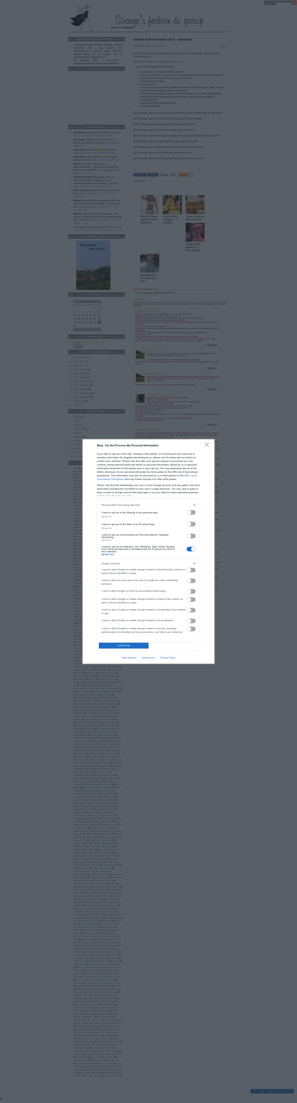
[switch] (191, 512)
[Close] (208, 445)
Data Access (148, 657)
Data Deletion (129, 657)
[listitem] (148, 505)
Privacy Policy (168, 657)
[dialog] (148, 551)
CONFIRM (123, 645)
